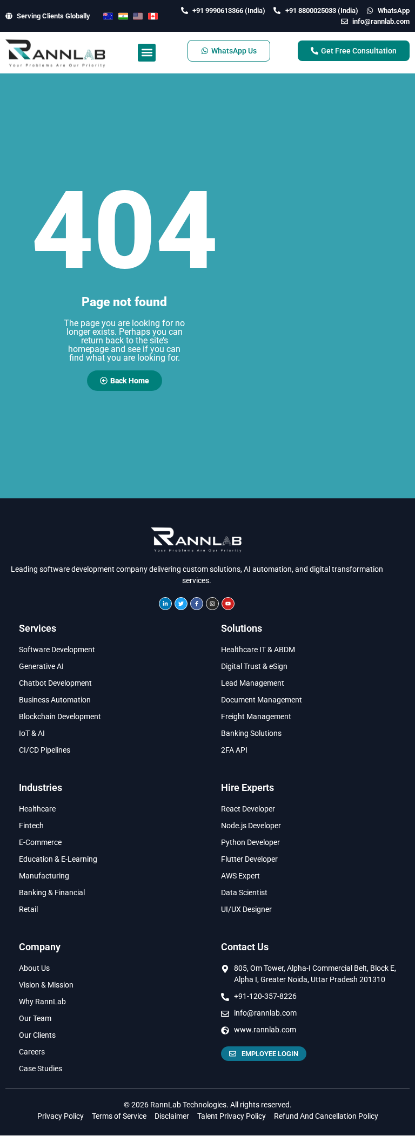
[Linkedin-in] (165, 603)
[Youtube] (228, 603)
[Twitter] (181, 603)
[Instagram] (212, 603)
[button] (147, 53)
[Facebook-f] (196, 603)
